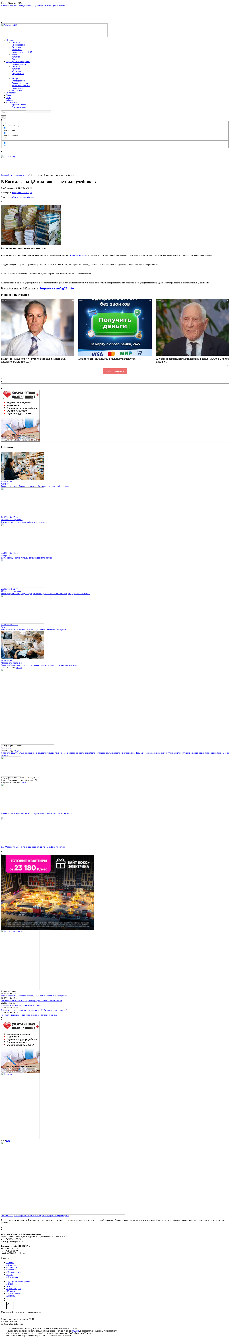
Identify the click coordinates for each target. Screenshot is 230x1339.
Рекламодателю (19, 107)
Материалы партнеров (22, 192)
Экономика (17, 49)
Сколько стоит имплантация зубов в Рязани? (21, 1005)
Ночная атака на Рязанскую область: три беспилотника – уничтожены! (33, 5)
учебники (29, 197)
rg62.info (75, 1331)
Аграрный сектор (20, 83)
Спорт (14, 59)
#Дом (3, 627)
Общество (16, 42)
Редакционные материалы (18, 61)
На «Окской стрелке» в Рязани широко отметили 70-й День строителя (33, 847)
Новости (10, 40)
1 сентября (11, 197)
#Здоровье (5, 484)
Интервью (11, 93)
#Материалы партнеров (11, 519)
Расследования (18, 81)
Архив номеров (19, 105)
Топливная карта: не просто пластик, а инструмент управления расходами (35, 1216)
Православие (18, 88)
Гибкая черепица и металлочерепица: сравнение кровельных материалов (34, 629)
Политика (16, 47)
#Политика (11, 1270)
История (15, 78)
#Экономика (12, 1277)
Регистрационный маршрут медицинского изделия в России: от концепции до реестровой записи (45, 593)
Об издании (11, 102)
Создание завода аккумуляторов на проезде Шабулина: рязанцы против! (34, 1010)
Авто (8, 97)
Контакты (10, 1296)
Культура (16, 57)
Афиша (9, 100)
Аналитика (17, 90)
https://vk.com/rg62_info (57, 288)
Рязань (4, 12)
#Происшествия (13, 1272)
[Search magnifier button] (3, 117)
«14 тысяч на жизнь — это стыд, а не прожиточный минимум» (29, 1015)
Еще (17, 750)
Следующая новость (115, 371)
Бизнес (15, 54)
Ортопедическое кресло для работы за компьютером (24, 522)
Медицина (16, 71)
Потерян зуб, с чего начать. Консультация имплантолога (26, 558)
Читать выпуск (8, 748)
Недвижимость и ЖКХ (22, 52)
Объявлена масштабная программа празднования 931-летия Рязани (31, 1000)
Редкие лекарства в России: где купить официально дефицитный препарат (35, 486)
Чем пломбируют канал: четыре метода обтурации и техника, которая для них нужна (40, 665)
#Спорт (9, 1274)
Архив (19, 668)
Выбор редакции (19, 64)
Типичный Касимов (77, 255)
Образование (18, 73)
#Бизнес (10, 1262)
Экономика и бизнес (21, 85)
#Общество (11, 1267)
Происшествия (18, 45)
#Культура (11, 1265)
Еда (13, 76)
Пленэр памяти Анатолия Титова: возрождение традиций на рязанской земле (36, 813)
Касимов (21, 197)
